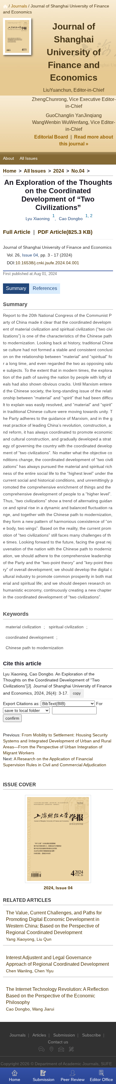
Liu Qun (44, 939)
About (8, 158)
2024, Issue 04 (58, 887)
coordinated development (30, 637)
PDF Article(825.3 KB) (65, 232)
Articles (39, 1035)
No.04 (77, 170)
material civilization (23, 626)
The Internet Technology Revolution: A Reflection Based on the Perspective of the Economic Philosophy (57, 996)
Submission (64, 1035)
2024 (58, 170)
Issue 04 (30, 255)
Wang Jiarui (43, 1009)
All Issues (28, 158)
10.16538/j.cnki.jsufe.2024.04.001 (47, 262)
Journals (19, 6)
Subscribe (91, 1035)
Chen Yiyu (44, 970)
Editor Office (101, 1079)
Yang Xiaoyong (20, 939)
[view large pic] (58, 839)
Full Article (16, 232)
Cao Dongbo (71, 218)
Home (9, 170)
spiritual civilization (66, 626)
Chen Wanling (19, 970)
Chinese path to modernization (34, 647)
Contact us (58, 1042)
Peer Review (72, 1079)
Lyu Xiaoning (38, 218)
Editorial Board (51, 136)
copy (77, 693)
